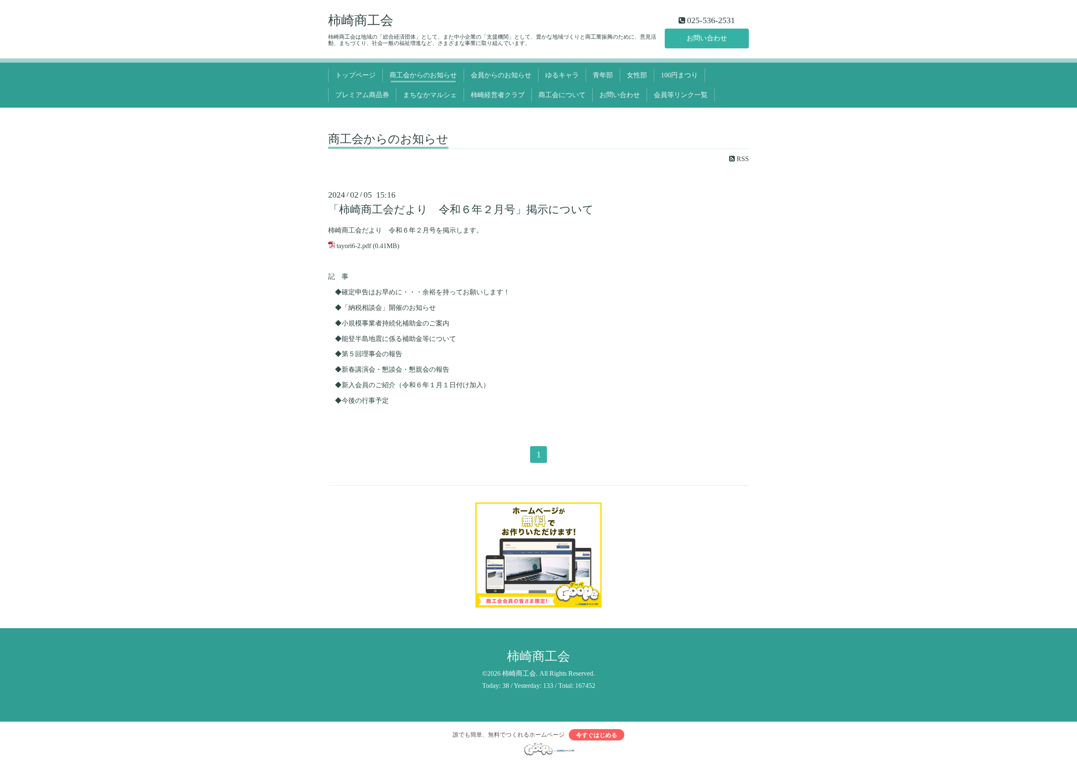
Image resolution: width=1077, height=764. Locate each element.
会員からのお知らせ (501, 75)
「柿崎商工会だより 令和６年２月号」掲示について (461, 210)
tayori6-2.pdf (354, 245)
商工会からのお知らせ (423, 75)
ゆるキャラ (562, 75)
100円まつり (679, 75)
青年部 (603, 75)
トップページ (355, 75)
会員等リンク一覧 (681, 94)
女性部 (637, 75)
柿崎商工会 (360, 20)
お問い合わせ (707, 38)
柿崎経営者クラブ (498, 94)
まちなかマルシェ (430, 94)
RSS (742, 158)
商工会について (562, 94)
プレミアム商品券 (362, 94)
